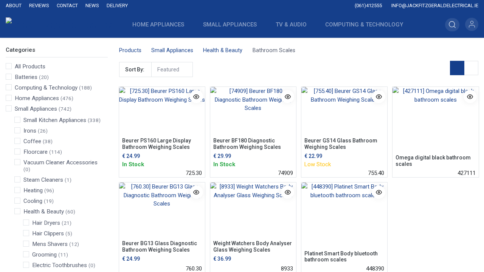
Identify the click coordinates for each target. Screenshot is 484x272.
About (14, 5)
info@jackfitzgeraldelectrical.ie (434, 5)
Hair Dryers (46, 222)
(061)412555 (368, 5)
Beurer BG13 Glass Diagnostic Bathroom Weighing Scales (159, 246)
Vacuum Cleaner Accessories (60, 162)
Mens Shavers (50, 244)
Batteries (26, 77)
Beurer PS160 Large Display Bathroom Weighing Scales (156, 144)
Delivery (117, 5)
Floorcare (35, 151)
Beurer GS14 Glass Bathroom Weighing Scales (340, 144)
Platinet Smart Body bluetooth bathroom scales (341, 256)
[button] (427, 24)
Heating (33, 190)
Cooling (32, 201)
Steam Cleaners (43, 179)
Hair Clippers (48, 233)
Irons (29, 130)
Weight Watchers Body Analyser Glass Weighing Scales (252, 246)
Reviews (39, 5)
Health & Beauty (43, 211)
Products (130, 50)
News (92, 5)
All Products (30, 66)
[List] (471, 68)
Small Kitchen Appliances (54, 120)
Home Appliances (37, 98)
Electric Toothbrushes (59, 265)
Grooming (44, 254)
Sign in (471, 24)
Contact (67, 5)
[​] (195, 6)
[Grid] (457, 68)
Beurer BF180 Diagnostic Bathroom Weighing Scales (247, 144)
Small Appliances (36, 108)
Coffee (32, 141)
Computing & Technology (46, 87)
